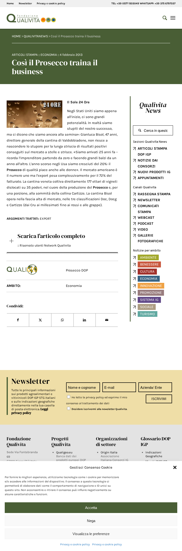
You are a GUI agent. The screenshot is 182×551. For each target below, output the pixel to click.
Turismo (147, 314)
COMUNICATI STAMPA (148, 209)
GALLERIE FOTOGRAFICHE (150, 238)
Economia (49, 55)
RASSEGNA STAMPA (154, 194)
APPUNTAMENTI (151, 178)
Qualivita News (153, 107)
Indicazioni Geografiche (154, 454)
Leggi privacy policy (29, 411)
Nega (91, 521)
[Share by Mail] (107, 320)
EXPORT (45, 218)
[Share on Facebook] (18, 320)
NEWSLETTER (149, 200)
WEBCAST (146, 217)
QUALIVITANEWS (36, 36)
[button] (175, 467)
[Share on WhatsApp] (62, 320)
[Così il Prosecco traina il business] (34, 114)
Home (10, 3)
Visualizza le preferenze (91, 534)
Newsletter (25, 3)
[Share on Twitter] (40, 320)
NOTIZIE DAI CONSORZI (148, 163)
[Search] (162, 18)
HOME (16, 36)
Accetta (91, 508)
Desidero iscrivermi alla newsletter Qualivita (99, 409)
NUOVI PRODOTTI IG (154, 172)
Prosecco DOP (77, 270)
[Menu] (172, 18)
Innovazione (151, 286)
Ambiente (148, 257)
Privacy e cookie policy (75, 544)
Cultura (147, 271)
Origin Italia (109, 452)
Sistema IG (149, 300)
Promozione (151, 292)
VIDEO (143, 229)
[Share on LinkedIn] (85, 320)
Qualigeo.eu (64, 452)
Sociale (146, 307)
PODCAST (145, 223)
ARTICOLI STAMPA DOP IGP (152, 151)
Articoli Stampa (25, 55)
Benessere (149, 264)
